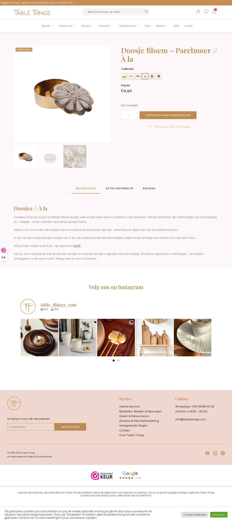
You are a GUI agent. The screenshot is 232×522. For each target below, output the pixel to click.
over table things (131, 435)
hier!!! (77, 246)
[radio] (124, 76)
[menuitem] (47, 26)
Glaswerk (104, 25)
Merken (160, 25)
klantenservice (129, 406)
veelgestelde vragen (133, 425)
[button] (207, 454)
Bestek (46, 25)
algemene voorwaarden (118, 492)
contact (124, 430)
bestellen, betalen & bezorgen (140, 411)
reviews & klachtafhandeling (139, 420)
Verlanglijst (206, 11)
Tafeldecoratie (127, 25)
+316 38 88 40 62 (202, 406)
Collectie (127, 69)
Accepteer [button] (218, 514)
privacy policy (109, 495)
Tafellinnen (66, 25)
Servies (85, 25)
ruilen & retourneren (134, 416)
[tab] (120, 190)
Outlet (189, 25)
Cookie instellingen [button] (195, 514)
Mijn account (198, 11)
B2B (176, 25)
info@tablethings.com (190, 419)
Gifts (147, 25)
